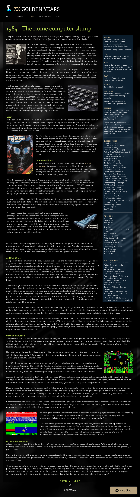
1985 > (76, 480)
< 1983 (63, 480)
